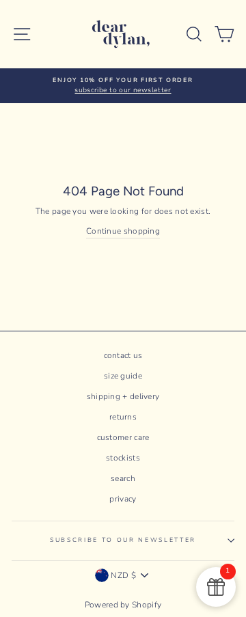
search (123, 478)
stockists (123, 457)
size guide (123, 375)
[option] (123, 85)
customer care (123, 437)
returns (123, 416)
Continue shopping (123, 230)
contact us (123, 355)
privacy (122, 498)
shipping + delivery (123, 396)
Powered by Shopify (123, 604)
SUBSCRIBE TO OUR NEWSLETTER (123, 540)
